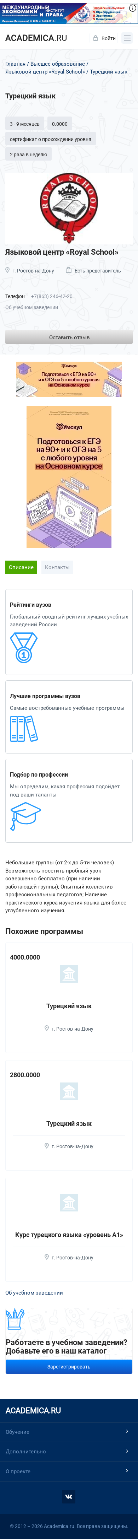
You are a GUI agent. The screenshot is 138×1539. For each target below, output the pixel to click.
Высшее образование (57, 64)
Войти (109, 38)
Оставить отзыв (69, 337)
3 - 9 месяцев (25, 124)
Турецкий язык (69, 1006)
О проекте (18, 1471)
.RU (36, 38)
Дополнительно (26, 1451)
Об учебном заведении (31, 307)
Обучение (17, 1432)
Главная (15, 64)
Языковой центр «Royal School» (45, 72)
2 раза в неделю (28, 154)
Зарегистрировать (69, 1367)
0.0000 (60, 124)
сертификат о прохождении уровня (50, 139)
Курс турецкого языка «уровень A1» (69, 1234)
